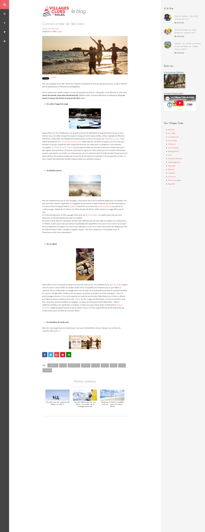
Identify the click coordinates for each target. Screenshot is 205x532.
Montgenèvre (173, 151)
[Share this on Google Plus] (56, 354)
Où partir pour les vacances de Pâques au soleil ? (57, 403)
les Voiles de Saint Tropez (62, 147)
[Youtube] (4, 40)
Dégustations (74, 365)
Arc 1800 (171, 133)
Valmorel (171, 144)
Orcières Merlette (175, 158)
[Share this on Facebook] (44, 354)
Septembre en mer (112, 139)
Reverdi (171, 169)
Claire (59, 31)
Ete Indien (86, 365)
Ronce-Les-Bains (174, 180)
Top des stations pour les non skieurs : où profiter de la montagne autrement (85, 404)
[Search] (4, 13)
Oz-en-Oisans (173, 148)
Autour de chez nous (50, 28)
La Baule (72, 206)
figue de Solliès (115, 284)
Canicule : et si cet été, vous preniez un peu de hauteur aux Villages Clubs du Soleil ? (188, 46)
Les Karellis (172, 140)
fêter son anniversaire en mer (69, 141)
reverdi (113, 365)
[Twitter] (4, 31)
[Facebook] (4, 22)
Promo (104, 365)
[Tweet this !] (50, 354)
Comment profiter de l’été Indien (63, 24)
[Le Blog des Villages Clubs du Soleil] (65, 11)
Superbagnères (174, 162)
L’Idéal (77, 299)
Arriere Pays (53, 365)
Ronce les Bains (92, 215)
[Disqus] (85, 449)
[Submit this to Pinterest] (62, 354)
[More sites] (68, 354)
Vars (170, 155)
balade (63, 365)
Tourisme (47, 370)
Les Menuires (173, 137)
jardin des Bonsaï (104, 206)
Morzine (171, 129)
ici (59, 331)
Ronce (122, 365)
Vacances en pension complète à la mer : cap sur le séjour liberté (112, 404)
